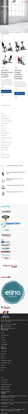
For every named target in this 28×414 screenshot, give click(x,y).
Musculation (3, 116)
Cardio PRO (3, 128)
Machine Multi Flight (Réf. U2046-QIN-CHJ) (15, 173)
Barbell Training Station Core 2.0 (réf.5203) (14, 179)
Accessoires (3, 135)
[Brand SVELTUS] (5, 220)
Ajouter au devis (6, 91)
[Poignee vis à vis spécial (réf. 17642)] (3, 187)
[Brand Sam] (5, 230)
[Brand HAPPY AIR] (5, 248)
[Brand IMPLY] (5, 241)
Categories (4, 10)
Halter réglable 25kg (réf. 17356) (14, 165)
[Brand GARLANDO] (5, 254)
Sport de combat (4, 149)
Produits (3, 337)
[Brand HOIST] (5, 245)
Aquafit (2, 140)
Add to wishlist (2, 87)
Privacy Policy (4, 351)
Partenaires (3, 342)
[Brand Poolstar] (6, 235)
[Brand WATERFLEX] (5, 206)
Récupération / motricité (6, 142)
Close (3, 41)
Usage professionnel (5, 118)
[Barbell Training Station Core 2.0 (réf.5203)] (3, 180)
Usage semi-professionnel (6, 120)
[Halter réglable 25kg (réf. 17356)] (3, 167)
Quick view (2, 95)
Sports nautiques (4, 147)
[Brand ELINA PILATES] (13, 292)
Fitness (2, 355)
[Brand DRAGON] (6, 307)
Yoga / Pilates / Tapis (5, 145)
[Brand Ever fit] (6, 276)
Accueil (2, 32)
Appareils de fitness (5, 133)
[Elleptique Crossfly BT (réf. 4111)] (3, 193)
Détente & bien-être (5, 389)
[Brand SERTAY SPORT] (14, 225)
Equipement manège (5, 154)
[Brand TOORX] (6, 211)
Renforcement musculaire (6, 137)
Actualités (3, 339)
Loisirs (2, 152)
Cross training (4, 382)
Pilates (2, 113)
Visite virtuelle (4, 344)
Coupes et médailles (5, 157)
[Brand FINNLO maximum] (5, 258)
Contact (3, 346)
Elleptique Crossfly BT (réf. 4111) (14, 192)
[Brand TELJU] (5, 216)
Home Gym (3, 130)
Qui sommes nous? (5, 335)
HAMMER (17, 32)
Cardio (2, 358)
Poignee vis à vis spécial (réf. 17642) (15, 185)
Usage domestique (7, 105)
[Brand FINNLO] (9, 266)
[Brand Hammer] (5, 251)
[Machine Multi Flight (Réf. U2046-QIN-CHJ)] (3, 174)
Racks (2, 125)
